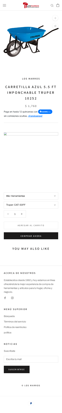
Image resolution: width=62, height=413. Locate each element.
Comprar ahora (31, 236)
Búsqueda (9, 316)
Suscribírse (16, 369)
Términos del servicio (15, 321)
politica (7, 332)
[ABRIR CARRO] (57, 5)
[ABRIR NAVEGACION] (4, 5)
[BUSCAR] (52, 5)
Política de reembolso (15, 327)
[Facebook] (5, 298)
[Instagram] (12, 298)
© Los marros (31, 385)
